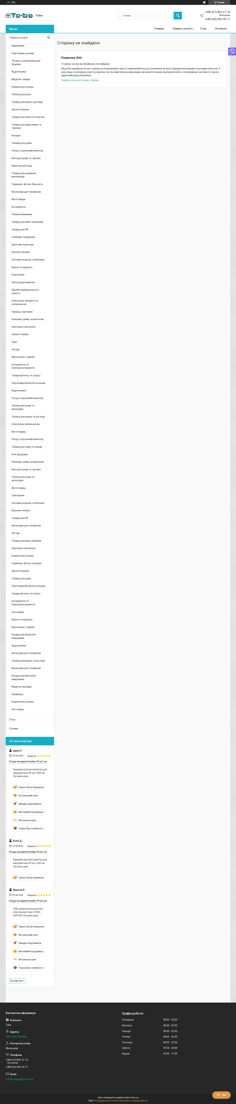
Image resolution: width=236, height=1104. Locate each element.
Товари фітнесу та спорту (26, 375)
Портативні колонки (23, 53)
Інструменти (19, 206)
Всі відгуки (16, 980)
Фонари (16, 135)
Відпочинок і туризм (23, 357)
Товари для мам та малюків (27, 222)
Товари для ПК (20, 229)
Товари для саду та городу (27, 446)
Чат (224, 1095)
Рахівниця (17, 694)
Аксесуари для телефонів (26, 191)
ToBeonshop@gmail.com (19, 1079)
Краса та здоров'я (22, 267)
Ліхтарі (16, 349)
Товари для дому (21, 578)
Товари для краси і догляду (27, 102)
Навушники (18, 45)
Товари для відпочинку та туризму (26, 126)
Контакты (221, 28)
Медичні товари (21, 79)
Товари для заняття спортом (28, 117)
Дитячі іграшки (20, 109)
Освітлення (18, 274)
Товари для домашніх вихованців (24, 175)
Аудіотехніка (19, 71)
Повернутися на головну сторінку (80, 80)
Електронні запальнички (26, 424)
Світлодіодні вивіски (23, 282)
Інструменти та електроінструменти (23, 366)
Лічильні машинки (22, 214)
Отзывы (13, 728)
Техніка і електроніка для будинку (26, 62)
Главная (159, 28)
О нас (203, 28)
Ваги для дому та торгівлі (26, 158)
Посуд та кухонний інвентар (27, 150)
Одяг (14, 341)
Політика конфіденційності (134, 1100)
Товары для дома (22, 143)
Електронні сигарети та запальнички (25, 302)
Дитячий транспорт (23, 244)
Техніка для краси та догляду (28, 416)
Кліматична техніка (23, 87)
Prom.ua (135, 1097)
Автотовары (19, 431)
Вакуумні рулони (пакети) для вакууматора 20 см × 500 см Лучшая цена (30, 773)
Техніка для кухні (21, 94)
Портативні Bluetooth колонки (28, 383)
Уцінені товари (20, 334)
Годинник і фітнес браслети (27, 184)
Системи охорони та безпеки (28, 259)
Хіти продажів (20, 454)
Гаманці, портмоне (22, 311)
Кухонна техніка (21, 252)
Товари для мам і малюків (26, 540)
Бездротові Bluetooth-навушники (24, 636)
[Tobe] (19, 15)
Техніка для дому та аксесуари (23, 407)
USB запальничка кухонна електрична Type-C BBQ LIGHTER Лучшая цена (28, 912)
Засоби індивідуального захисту (25, 291)
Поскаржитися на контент (107, 1100)
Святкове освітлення (23, 326)
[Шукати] (178, 15)
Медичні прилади (22, 686)
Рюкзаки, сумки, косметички (28, 319)
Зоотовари (18, 612)
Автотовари (18, 199)
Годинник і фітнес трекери (26, 563)
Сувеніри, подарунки (23, 237)
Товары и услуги (182, 28)
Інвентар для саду (22, 165)
